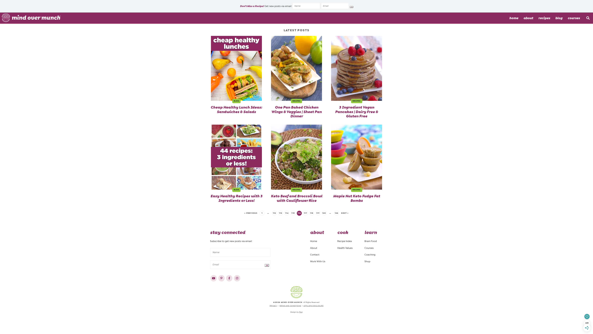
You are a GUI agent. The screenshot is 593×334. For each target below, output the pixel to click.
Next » (345, 213)
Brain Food (370, 241)
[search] (588, 18)
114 (286, 213)
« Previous (250, 213)
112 (274, 213)
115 (293, 213)
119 (318, 213)
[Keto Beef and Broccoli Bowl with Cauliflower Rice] (296, 157)
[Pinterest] (222, 277)
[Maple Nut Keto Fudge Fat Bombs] (356, 157)
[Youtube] (214, 277)
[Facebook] (229, 277)
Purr (300, 312)
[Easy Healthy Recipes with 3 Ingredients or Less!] (236, 157)
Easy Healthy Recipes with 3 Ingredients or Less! (236, 198)
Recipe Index (344, 241)
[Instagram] (237, 277)
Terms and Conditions (290, 306)
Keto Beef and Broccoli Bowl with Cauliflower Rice (296, 198)
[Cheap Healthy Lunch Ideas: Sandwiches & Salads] (236, 68)
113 (280, 213)
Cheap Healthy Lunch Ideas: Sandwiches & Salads (236, 109)
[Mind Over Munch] (31, 17)
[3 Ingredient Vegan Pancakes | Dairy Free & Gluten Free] (356, 68)
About (528, 18)
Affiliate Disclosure (313, 306)
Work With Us (317, 261)
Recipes (544, 18)
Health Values (345, 247)
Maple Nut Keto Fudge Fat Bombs (356, 198)
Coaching (369, 254)
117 (305, 213)
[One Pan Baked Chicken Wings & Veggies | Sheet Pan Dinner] (296, 68)
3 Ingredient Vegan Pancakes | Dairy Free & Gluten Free (356, 111)
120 (324, 213)
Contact (314, 254)
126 (336, 213)
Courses (574, 18)
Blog (558, 18)
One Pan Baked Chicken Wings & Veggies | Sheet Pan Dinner (296, 111)
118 (311, 213)
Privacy (273, 306)
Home (513, 18)
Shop (367, 261)
